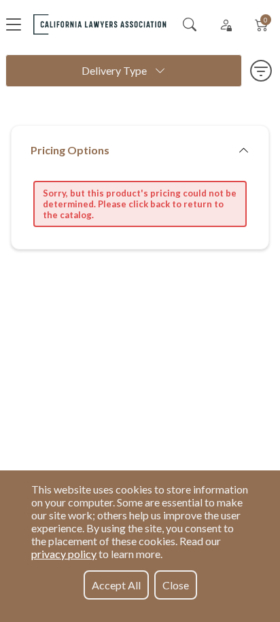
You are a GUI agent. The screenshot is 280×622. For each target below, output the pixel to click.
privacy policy (64, 553)
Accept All (116, 584)
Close (175, 584)
